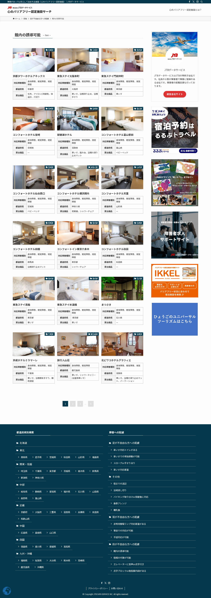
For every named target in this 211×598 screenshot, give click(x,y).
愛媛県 (52, 546)
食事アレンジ (120, 503)
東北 (22, 450)
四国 (22, 539)
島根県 (38, 532)
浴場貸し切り (120, 490)
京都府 (24, 512)
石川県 (81, 491)
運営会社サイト (175, 94)
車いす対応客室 (121, 469)
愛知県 (52, 491)
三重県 (52, 512)
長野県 (24, 498)
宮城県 (52, 457)
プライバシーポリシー (98, 588)
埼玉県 (24, 471)
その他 (116, 476)
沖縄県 (40, 567)
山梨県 (95, 491)
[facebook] (190, 1)
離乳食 (117, 510)
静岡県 (38, 491)
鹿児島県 (25, 567)
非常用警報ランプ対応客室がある (130, 523)
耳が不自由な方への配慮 (125, 517)
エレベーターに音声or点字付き (129, 564)
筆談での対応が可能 (123, 530)
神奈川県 (39, 477)
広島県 (24, 532)
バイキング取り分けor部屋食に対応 (131, 496)
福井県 (67, 491)
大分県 (52, 560)
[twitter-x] (194, 1)
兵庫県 (81, 512)
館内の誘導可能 (121, 551)
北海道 (23, 443)
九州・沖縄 (26, 553)
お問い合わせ (117, 588)
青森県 (24, 457)
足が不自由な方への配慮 (125, 443)
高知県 (67, 546)
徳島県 (24, 546)
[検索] (202, 1)
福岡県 (24, 560)
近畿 (22, 505)
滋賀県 (67, 512)
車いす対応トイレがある (125, 449)
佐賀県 (38, 560)
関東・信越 (26, 464)
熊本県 (67, 560)
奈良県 (95, 512)
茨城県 (67, 471)
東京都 (52, 471)
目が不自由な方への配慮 (125, 544)
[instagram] (198, 1)
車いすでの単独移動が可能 (126, 456)
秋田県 (67, 457)
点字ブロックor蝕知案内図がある (130, 570)
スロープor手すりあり (124, 463)
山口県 (52, 532)
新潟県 (24, 477)
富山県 (38, 498)
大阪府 (38, 512)
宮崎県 (81, 560)
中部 (22, 484)
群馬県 (95, 471)
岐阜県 (24, 491)
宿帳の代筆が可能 (122, 557)
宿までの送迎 (120, 483)
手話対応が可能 (121, 537)
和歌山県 (25, 518)
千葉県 (38, 471)
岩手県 (38, 457)
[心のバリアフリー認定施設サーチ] (29, 10)
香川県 (38, 546)
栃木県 (81, 471)
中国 (22, 526)
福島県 (95, 457)
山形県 (81, 457)
